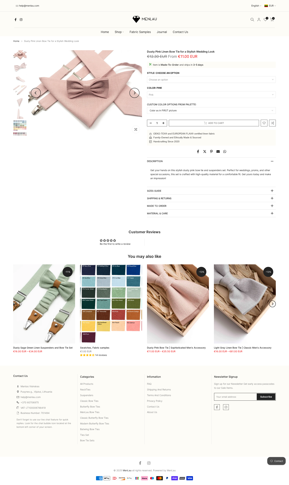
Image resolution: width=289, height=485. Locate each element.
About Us (152, 412)
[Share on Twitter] (204, 151)
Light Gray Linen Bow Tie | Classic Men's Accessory (242, 347)
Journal (162, 32)
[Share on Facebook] (198, 151)
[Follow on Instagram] (21, 20)
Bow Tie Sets (87, 440)
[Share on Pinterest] (211, 151)
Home (105, 32)
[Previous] (36, 93)
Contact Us (180, 32)
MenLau (171, 470)
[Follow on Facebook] (15, 20)
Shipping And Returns (159, 389)
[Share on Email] (218, 151)
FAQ (149, 383)
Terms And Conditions (159, 395)
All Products (86, 383)
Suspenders (86, 395)
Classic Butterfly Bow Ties (94, 417)
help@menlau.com (28, 5)
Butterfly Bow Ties (90, 406)
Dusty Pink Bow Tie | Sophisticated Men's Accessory (176, 347)
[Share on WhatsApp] (224, 151)
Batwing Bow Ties (90, 429)
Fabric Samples (140, 32)
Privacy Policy (154, 400)
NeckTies (85, 389)
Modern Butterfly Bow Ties (94, 423)
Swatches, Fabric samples (94, 347)
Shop (118, 32)
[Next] (134, 93)
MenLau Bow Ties (89, 412)
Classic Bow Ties (89, 400)
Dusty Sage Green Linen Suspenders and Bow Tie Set (43, 347)
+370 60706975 (30, 402)
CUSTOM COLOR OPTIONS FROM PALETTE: (171, 104)
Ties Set (84, 434)
